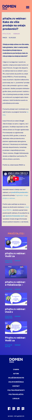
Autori (16, 374)
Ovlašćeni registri (16, 378)
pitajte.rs (7, 34)
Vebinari (16, 34)
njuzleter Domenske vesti (14, 216)
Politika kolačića (16, 394)
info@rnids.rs (19, 416)
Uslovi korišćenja (16, 382)
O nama (16, 369)
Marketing (8, 262)
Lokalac (16, 399)
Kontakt (16, 386)
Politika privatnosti (16, 390)
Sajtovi (7, 346)
